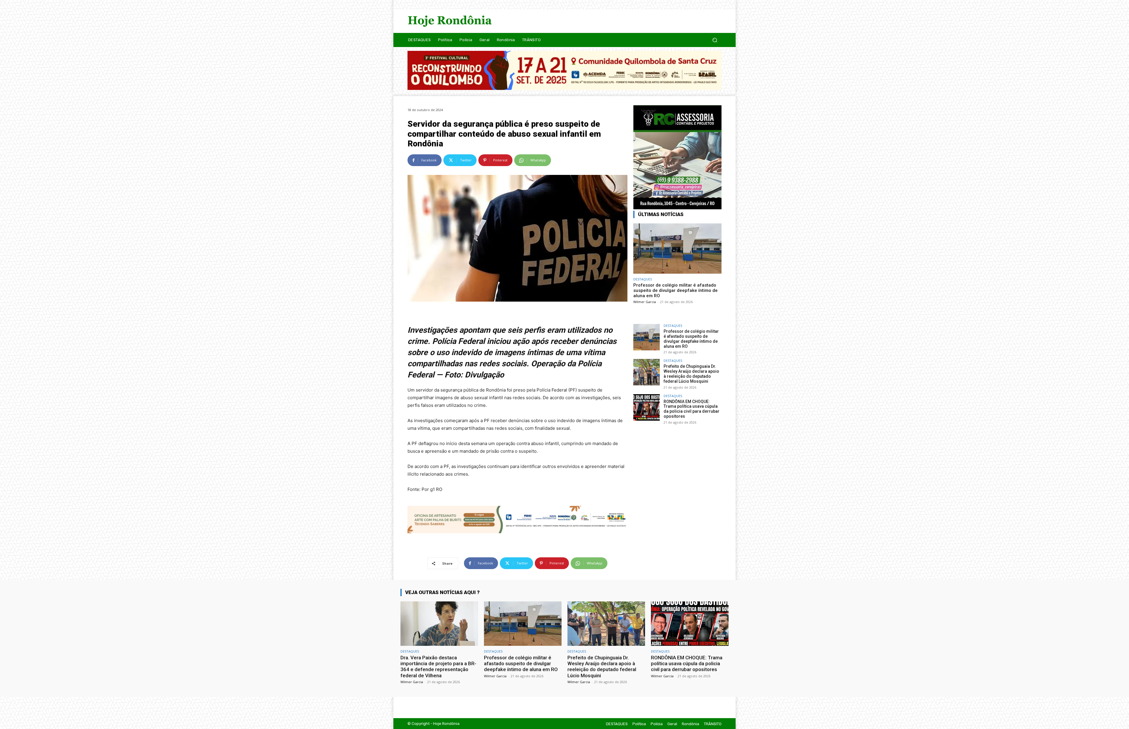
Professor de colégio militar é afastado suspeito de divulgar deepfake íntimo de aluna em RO (675, 290)
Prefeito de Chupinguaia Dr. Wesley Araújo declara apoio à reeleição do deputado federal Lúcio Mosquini (691, 373)
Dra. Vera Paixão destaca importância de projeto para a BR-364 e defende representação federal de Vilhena (438, 666)
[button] (715, 40)
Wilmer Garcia (644, 302)
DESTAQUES (642, 279)
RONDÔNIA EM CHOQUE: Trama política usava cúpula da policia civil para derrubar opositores (691, 409)
